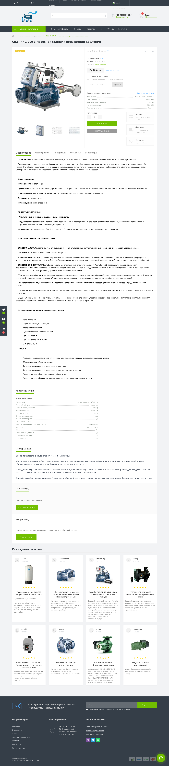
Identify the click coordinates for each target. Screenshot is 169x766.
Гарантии (139, 140)
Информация (60, 152)
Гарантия (91, 29)
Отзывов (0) (75, 152)
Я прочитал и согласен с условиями (109, 709)
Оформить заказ (151, 17)
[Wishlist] (145, 51)
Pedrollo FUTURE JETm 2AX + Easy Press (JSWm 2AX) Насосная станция (103, 594)
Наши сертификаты (60, 29)
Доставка (52, 6)
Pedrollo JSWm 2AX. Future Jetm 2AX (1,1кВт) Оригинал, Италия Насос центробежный (65, 594)
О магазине (17, 730)
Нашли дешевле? (113, 70)
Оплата (138, 114)
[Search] (104, 15)
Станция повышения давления (30, 36)
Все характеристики (145, 93)
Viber (88, 740)
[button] (3, 331)
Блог (101, 29)
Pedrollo (104, 58)
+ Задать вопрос (26, 537)
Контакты (122, 29)
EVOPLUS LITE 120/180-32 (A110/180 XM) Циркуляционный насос (140, 594)
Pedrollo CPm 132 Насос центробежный (66, 663)
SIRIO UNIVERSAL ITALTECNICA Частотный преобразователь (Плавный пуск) (29, 664)
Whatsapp (98, 740)
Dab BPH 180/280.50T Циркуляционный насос (103, 663)
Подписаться (147, 705)
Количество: (92, 113)
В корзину (102, 124)
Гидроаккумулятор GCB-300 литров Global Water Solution (29, 593)
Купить (117, 84)
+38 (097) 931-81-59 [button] (96, 726)
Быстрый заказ (102, 131)
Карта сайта (17, 744)
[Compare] (153, 51)
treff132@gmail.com (95, 731)
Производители (18, 748)
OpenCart (24, 758)
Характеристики (42, 152)
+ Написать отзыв (26, 507)
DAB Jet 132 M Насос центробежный (140, 663)
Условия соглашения (104, 709)
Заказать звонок (122, 17)
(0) (108, 51)
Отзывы (110, 29)
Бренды (77, 29)
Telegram (93, 740)
